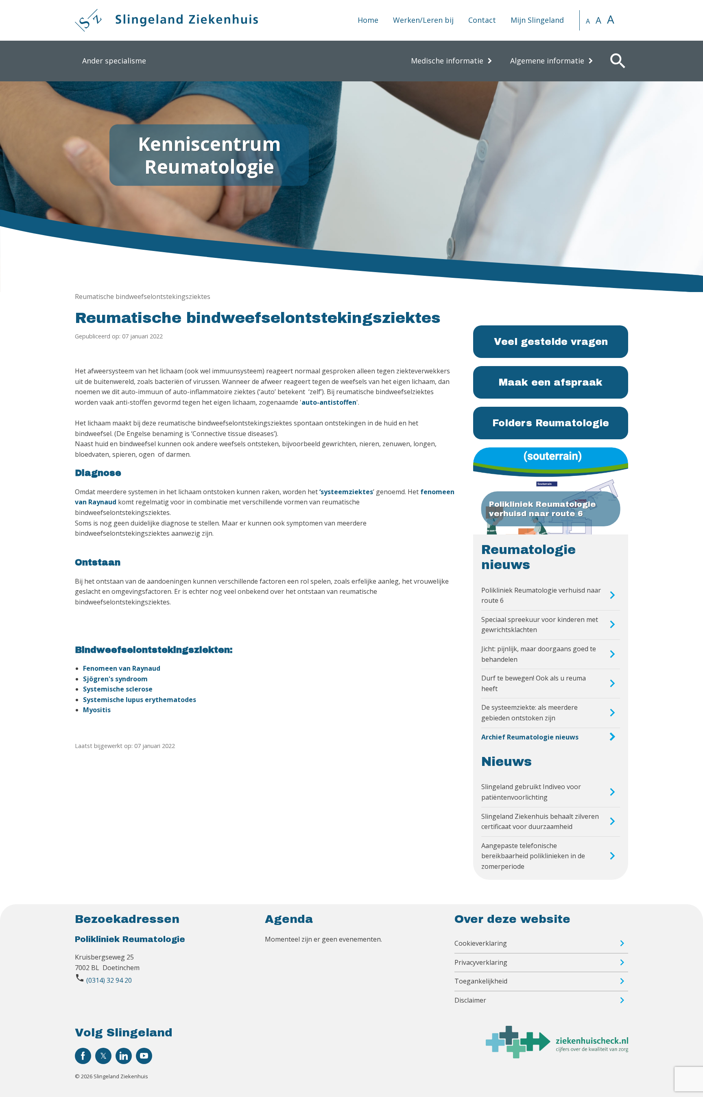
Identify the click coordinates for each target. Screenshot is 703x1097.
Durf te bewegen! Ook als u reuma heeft (533, 683)
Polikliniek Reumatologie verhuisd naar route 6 (541, 595)
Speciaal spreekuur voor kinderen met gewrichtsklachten (539, 625)
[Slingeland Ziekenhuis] (166, 20)
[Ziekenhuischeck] (557, 1055)
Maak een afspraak (551, 382)
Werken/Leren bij (423, 20)
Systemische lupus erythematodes (139, 699)
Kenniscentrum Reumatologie (209, 155)
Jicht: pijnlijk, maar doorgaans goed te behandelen (538, 654)
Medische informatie (447, 60)
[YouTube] (144, 1056)
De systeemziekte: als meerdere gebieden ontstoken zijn (529, 712)
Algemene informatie (547, 60)
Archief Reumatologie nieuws (530, 737)
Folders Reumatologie (550, 423)
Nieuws (506, 762)
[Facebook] (83, 1056)
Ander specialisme (114, 60)
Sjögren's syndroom (115, 678)
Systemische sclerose (118, 689)
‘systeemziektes (346, 491)
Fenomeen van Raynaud (121, 668)
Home (368, 20)
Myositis (97, 709)
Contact (482, 20)
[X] (103, 1056)
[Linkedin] (124, 1056)
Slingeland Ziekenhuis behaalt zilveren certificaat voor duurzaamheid (540, 821)
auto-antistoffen (328, 402)
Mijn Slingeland (537, 20)
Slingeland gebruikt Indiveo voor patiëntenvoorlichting (531, 792)
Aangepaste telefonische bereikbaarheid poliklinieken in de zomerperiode (533, 856)
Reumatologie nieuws (528, 557)
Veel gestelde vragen (551, 341)
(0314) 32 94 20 (109, 980)
